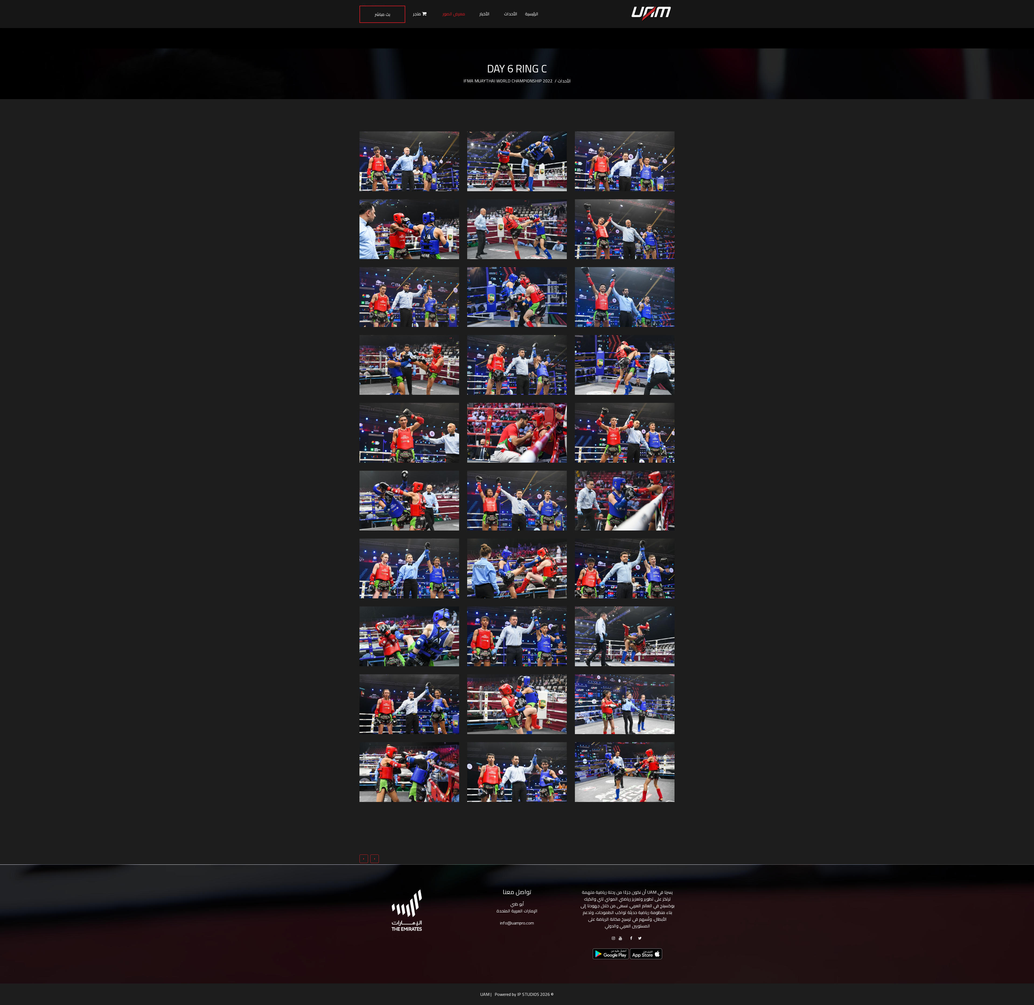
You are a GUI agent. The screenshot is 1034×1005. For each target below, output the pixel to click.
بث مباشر (382, 14)
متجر (417, 14)
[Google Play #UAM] (646, 953)
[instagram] (613, 938)
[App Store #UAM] (611, 953)
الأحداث (510, 14)
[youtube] (620, 938)
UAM (485, 994)
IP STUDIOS (528, 994)
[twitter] (640, 938)
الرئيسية (531, 14)
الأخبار (485, 14)
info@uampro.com (517, 923)
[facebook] (631, 938)
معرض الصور (454, 14)
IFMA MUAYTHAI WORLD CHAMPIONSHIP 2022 (508, 81)
